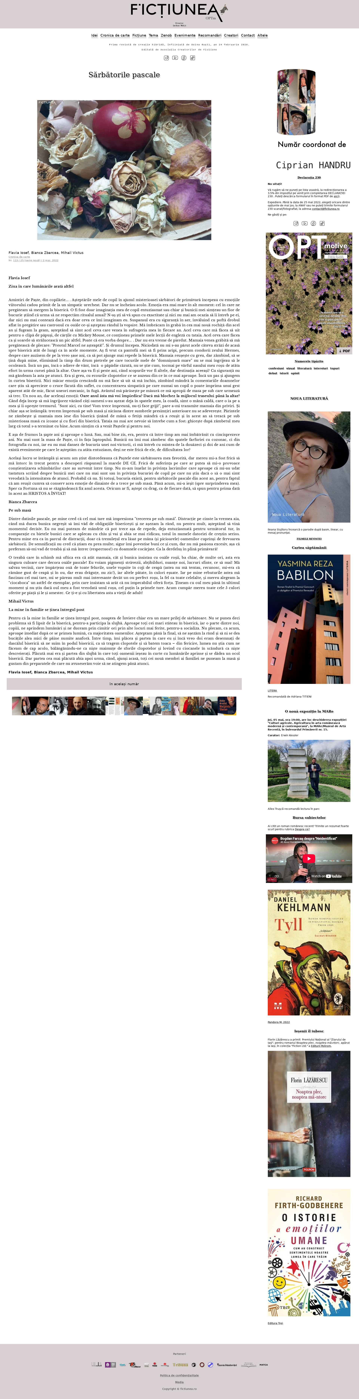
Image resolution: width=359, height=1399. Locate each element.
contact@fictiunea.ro (326, 208)
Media (179, 1382)
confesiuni (276, 368)
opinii (295, 373)
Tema (153, 35)
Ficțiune (139, 35)
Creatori (231, 35)
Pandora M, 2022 (279, 1022)
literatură (304, 368)
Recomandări (209, 35)
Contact (248, 35)
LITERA (272, 690)
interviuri (321, 368)
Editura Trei (275, 1323)
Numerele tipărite (309, 361)
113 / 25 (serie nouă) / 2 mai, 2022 (35, 260)
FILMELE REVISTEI (309, 539)
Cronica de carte (115, 35)
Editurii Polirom (321, 1045)
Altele (262, 35)
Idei (94, 35)
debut (273, 373)
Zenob (166, 35)
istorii (284, 373)
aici (336, 196)
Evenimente (184, 35)
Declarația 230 (309, 177)
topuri (334, 368)
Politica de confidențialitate (179, 1375)
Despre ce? (302, 829)
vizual (290, 368)
